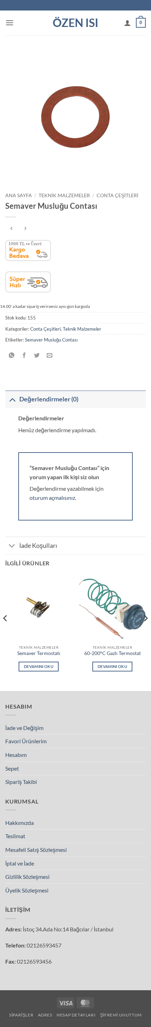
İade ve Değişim (24, 727)
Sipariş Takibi (21, 781)
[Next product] (11, 228)
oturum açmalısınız (52, 497)
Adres (45, 1015)
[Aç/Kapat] (12, 399)
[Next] (145, 632)
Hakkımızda (19, 822)
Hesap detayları (76, 1015)
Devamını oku (38, 666)
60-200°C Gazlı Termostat (112, 653)
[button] (9, 22)
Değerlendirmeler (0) (48, 399)
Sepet (12, 768)
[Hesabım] (127, 22)
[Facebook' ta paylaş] (24, 355)
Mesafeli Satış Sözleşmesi (36, 849)
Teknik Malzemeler (64, 195)
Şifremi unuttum (121, 1015)
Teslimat (15, 836)
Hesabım (16, 754)
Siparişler (21, 1015)
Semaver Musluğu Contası (51, 340)
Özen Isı (75, 22)
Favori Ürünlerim (26, 741)
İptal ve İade (19, 863)
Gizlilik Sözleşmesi (27, 876)
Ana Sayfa (18, 195)
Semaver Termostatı (38, 653)
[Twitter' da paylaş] (37, 355)
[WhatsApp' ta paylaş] (12, 355)
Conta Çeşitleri (117, 195)
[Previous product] (25, 228)
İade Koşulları (38, 545)
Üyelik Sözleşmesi (26, 890)
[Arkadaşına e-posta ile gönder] (49, 355)
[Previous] (5, 632)
